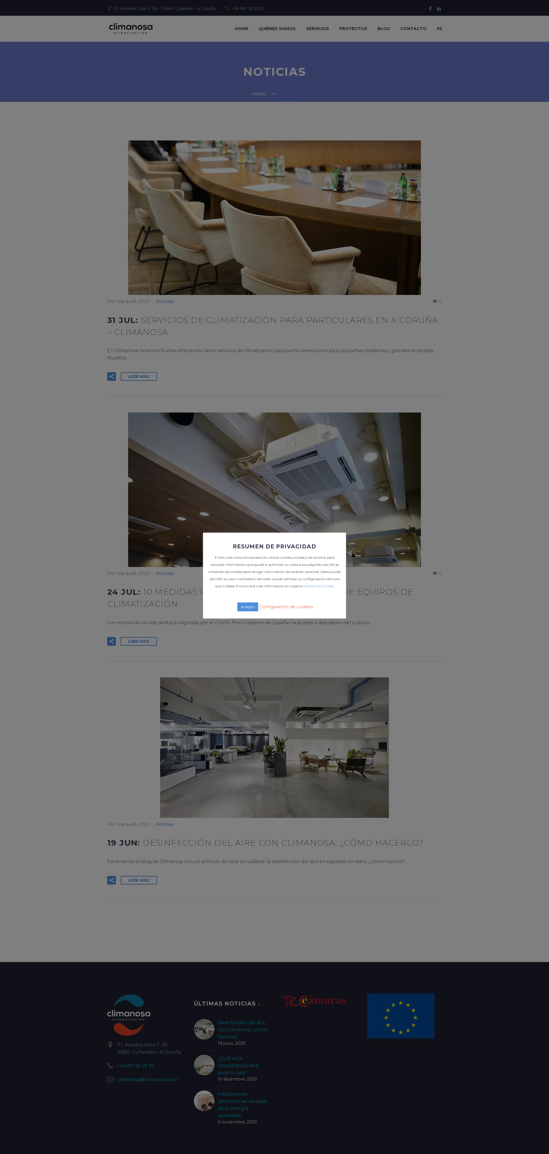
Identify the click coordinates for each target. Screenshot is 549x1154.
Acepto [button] (248, 606)
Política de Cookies (318, 586)
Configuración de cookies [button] (286, 606)
